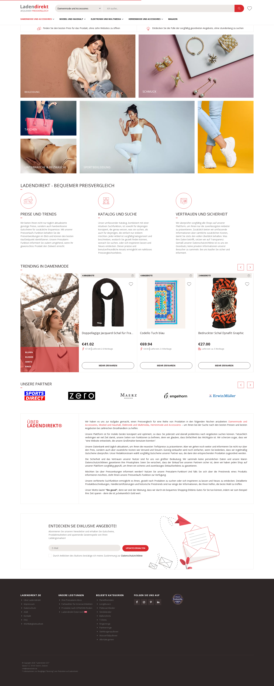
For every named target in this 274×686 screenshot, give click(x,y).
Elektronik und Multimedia (106, 19)
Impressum (29, 604)
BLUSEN (29, 352)
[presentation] (241, 267)
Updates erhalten (135, 548)
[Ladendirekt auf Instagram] (144, 602)
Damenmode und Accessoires (36, 19)
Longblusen (105, 604)
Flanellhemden (106, 600)
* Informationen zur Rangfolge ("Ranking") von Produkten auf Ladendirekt (50, 671)
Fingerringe (104, 623)
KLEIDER (29, 357)
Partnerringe (105, 627)
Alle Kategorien (106, 639)
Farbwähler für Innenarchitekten (77, 604)
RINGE (28, 366)
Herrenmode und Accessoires (144, 19)
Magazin (172, 19)
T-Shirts (103, 619)
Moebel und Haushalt (71, 19)
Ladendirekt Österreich (73, 611)
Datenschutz (30, 608)
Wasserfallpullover (108, 635)
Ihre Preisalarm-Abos (72, 600)
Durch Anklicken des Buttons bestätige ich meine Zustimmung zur (98, 555)
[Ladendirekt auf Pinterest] (151, 602)
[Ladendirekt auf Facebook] (137, 602)
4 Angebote (88, 275)
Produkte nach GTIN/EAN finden (77, 608)
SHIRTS (28, 361)
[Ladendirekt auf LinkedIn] (158, 602)
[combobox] (168, 8)
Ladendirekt (36, 8)
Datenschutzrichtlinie (132, 555)
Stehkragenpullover (108, 631)
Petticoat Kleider (107, 608)
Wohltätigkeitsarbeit (33, 623)
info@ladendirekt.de (29, 668)
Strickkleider (105, 611)
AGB (26, 611)
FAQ (26, 619)
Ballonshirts (105, 615)
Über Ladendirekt (32, 600)
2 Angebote (205, 275)
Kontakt (27, 615)
